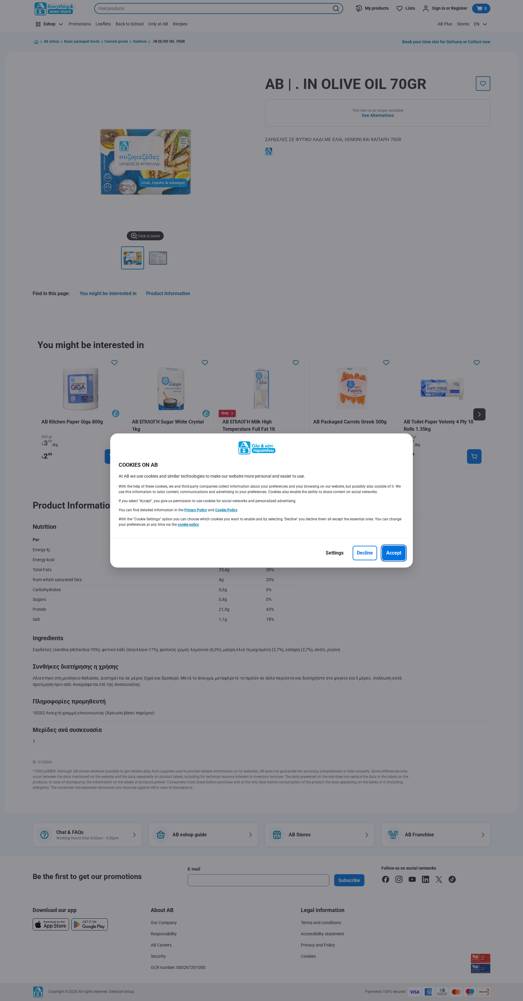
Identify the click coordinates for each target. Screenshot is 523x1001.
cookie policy (188, 524)
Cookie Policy (226, 510)
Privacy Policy (195, 510)
